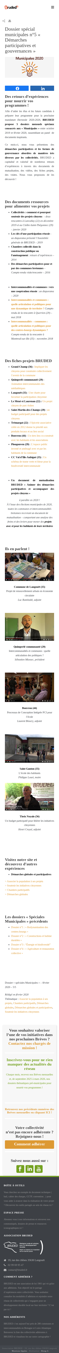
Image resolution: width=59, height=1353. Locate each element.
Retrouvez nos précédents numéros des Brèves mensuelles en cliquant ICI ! (29, 1111)
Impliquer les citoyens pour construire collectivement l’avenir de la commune (31, 371)
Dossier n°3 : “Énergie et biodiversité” (31, 944)
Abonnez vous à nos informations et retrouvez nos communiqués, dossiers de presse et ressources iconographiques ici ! (27, 1223)
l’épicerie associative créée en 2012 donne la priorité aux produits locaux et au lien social (31, 427)
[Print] (11, 21)
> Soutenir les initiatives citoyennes (23, 885)
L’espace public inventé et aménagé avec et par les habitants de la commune (29, 448)
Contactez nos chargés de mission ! (29, 1045)
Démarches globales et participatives (33, 1007)
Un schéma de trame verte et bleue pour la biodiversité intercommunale (31, 461)
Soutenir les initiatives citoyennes (22, 1011)
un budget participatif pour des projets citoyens (30, 414)
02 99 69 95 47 (16, 1265)
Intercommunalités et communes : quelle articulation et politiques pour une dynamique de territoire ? (31, 304)
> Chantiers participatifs (17, 890)
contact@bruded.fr (17, 1269)
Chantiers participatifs (24, 1003)
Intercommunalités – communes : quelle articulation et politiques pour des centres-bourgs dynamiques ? (31, 325)
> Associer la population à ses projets (24, 881)
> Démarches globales (16, 894)
